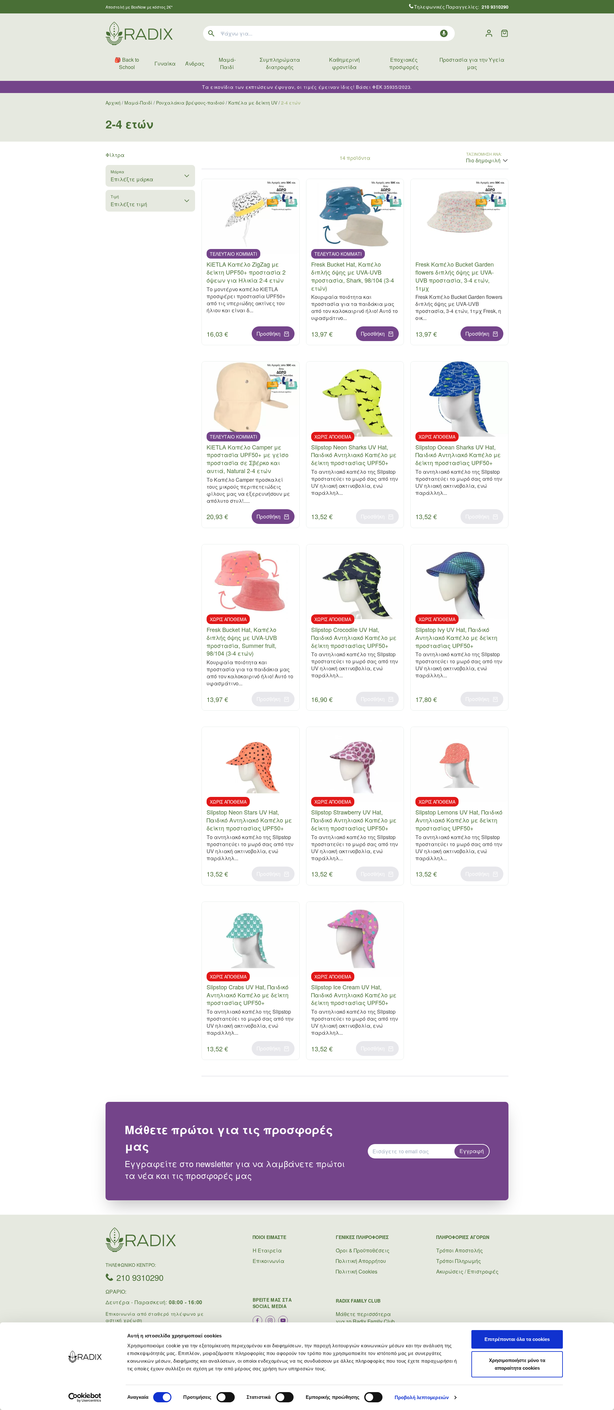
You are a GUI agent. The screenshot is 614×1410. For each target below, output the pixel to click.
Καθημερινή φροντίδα (344, 63)
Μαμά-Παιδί (227, 63)
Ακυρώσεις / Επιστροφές (467, 1271)
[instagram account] (270, 1320)
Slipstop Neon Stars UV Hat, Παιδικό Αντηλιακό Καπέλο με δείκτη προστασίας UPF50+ (249, 820)
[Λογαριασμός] (489, 33)
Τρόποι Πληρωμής (458, 1261)
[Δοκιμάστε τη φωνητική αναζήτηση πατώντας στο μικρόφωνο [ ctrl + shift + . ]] (444, 33)
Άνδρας (194, 63)
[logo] (139, 33)
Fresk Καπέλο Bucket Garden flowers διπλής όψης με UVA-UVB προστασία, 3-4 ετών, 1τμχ (454, 276)
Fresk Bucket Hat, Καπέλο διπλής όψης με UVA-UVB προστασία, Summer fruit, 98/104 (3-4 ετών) (242, 641)
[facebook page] (257, 1320)
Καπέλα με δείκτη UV (252, 102)
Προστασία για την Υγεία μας (472, 63)
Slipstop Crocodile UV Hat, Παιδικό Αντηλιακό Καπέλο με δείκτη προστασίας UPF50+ (354, 637)
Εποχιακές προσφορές (404, 63)
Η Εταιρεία (267, 1250)
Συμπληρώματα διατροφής (280, 63)
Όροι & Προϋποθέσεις (363, 1250)
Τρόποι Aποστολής (459, 1250)
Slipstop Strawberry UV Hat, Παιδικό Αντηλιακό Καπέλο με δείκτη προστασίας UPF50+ (354, 820)
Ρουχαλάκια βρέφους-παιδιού (190, 102)
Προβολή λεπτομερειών (422, 1397)
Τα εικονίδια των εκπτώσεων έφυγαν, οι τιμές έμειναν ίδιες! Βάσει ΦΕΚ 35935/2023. (307, 87)
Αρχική (113, 102)
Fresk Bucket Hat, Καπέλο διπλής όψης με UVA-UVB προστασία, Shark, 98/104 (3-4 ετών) (352, 276)
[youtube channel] (283, 1320)
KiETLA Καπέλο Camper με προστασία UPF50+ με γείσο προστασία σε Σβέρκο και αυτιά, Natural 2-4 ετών (247, 459)
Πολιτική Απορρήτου (361, 1261)
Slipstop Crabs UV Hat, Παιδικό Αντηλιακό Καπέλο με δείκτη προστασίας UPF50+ (247, 995)
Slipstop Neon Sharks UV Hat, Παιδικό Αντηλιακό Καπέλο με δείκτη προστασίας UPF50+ (354, 455)
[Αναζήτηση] (211, 33)
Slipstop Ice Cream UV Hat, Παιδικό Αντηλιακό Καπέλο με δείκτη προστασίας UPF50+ (354, 995)
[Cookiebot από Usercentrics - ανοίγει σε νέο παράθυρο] (85, 1397)
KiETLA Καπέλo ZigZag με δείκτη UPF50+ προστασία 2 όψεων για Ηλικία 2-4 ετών (246, 272)
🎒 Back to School (126, 63)
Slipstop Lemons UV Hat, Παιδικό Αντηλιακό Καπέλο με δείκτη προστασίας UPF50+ (458, 820)
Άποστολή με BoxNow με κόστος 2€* (139, 7)
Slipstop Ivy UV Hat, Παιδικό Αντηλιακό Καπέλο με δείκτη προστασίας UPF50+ (456, 637)
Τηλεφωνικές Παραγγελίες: (461, 7)
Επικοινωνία (268, 1261)
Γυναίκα (165, 63)
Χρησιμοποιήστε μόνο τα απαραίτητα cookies (517, 1364)
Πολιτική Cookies (356, 1271)
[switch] (225, 1397)
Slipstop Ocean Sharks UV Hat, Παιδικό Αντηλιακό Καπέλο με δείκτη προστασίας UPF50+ (458, 455)
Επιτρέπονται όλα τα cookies (517, 1339)
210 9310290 (139, 1277)
